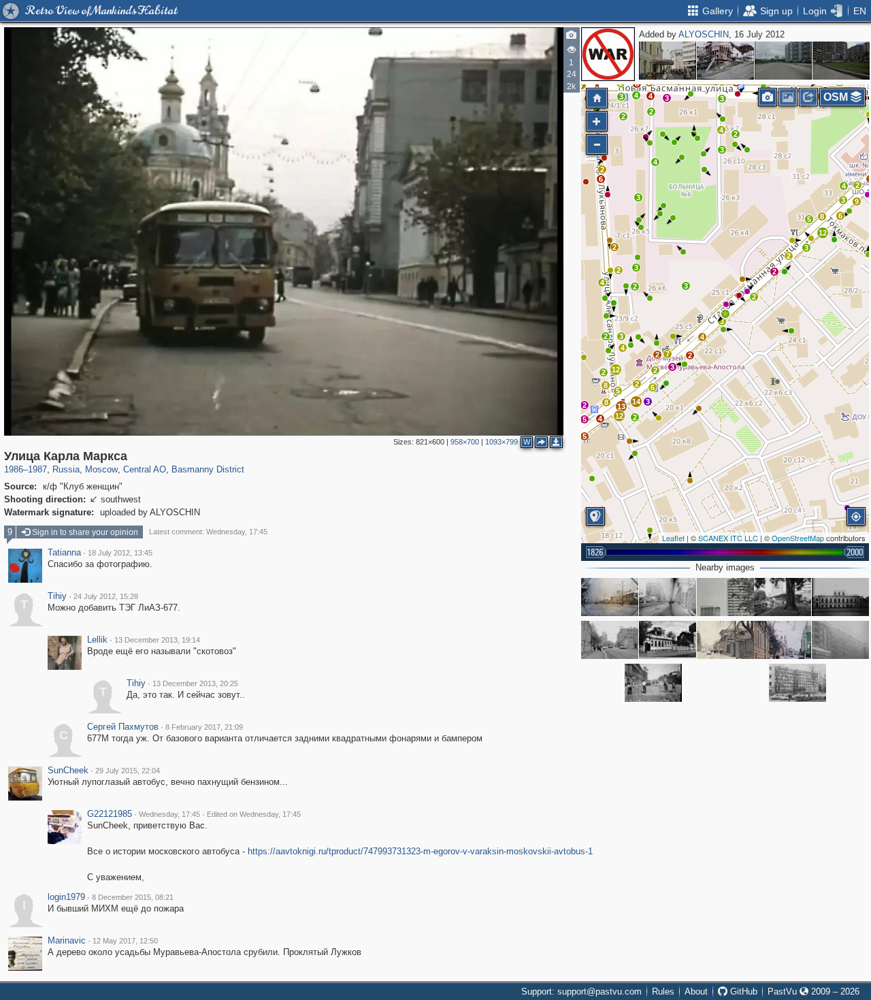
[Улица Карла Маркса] (725, 314)
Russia (66, 469)
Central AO (144, 469)
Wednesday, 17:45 (169, 814)
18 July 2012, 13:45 (120, 553)
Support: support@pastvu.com (581, 991)
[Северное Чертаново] (783, 61)
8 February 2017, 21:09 (204, 727)
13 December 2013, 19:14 (157, 640)
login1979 (66, 897)
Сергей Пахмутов (123, 727)
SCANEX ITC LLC (728, 537)
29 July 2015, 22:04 (127, 771)
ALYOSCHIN (703, 34)
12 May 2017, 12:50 (125, 941)
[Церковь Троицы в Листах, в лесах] (725, 61)
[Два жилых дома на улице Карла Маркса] (725, 597)
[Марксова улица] (653, 683)
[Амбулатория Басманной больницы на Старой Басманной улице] (667, 640)
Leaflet (673, 537)
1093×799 (501, 442)
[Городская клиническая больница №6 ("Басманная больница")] (797, 683)
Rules (663, 991)
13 (621, 406)
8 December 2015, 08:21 (133, 897)
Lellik (97, 640)
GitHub (742, 991)
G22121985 (109, 814)
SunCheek (68, 770)
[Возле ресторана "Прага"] (667, 61)
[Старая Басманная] (782, 640)
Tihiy (57, 596)
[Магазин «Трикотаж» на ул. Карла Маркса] (782, 597)
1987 (37, 469)
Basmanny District (207, 469)
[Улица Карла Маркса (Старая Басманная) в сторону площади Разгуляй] (667, 597)
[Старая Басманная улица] (609, 640)
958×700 (464, 442)
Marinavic (67, 941)
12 (823, 233)
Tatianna (64, 553)
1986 (13, 469)
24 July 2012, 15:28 (105, 596)
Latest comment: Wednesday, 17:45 (208, 532)
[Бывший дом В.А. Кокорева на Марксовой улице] (840, 597)
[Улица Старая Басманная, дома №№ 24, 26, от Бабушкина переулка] (609, 597)
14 (636, 402)
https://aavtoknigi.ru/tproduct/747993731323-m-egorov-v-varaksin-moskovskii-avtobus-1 (420, 851)
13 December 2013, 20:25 (195, 683)
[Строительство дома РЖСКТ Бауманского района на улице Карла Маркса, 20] (840, 640)
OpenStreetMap (798, 537)
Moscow (101, 469)
